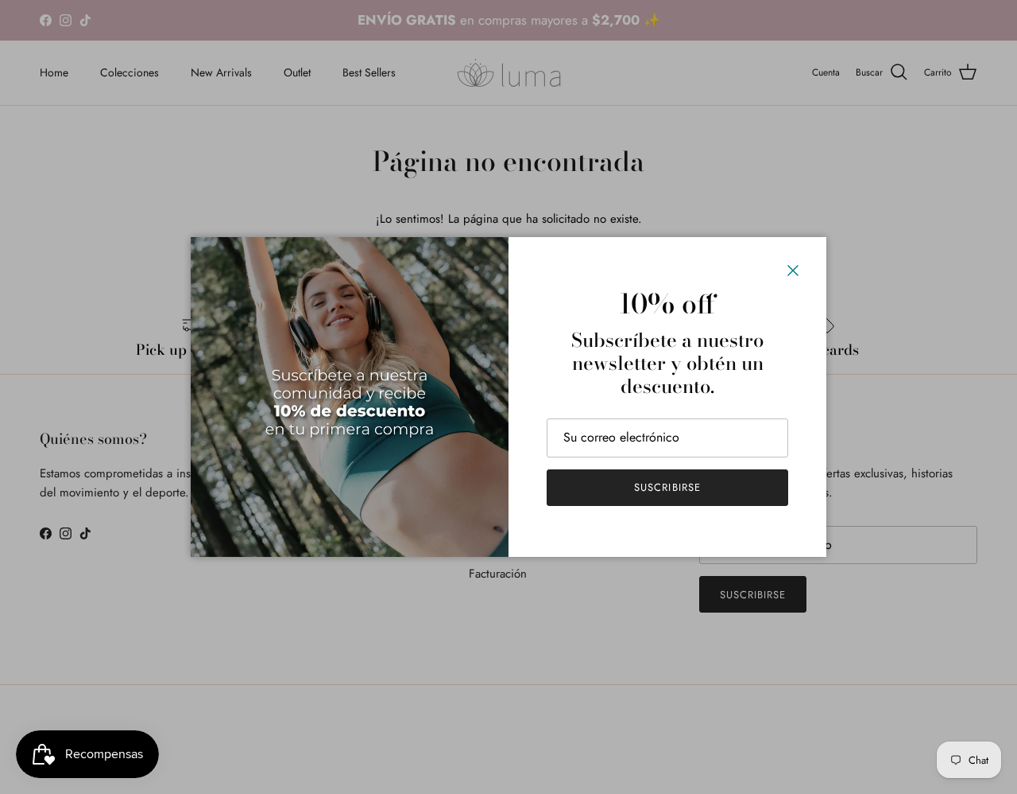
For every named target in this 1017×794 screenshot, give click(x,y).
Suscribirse (667, 487)
